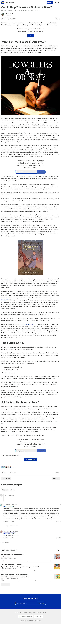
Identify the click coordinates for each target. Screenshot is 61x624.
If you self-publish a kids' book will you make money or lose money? (20, 567)
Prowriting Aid (28, 324)
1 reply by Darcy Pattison (11, 526)
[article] (30, 558)
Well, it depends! (5, 557)
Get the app (38, 616)
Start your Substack (26, 616)
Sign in (57, 2)
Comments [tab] (5, 490)
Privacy (30, 612)
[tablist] (8, 489)
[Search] (58, 550)
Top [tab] (3, 550)
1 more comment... (5, 542)
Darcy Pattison (9, 13)
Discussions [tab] (13, 550)
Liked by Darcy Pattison (10, 506)
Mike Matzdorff (7, 531)
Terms (34, 612)
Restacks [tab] (11, 490)
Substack (22, 620)
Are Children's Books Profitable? (12, 564)
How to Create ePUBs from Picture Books (14, 574)
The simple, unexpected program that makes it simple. (16, 577)
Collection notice (41, 612)
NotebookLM (5, 300)
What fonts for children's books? (12, 554)
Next (54, 478)
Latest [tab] (7, 550)
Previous (7, 478)
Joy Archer (6, 504)
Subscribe (49, 2)
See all (4, 585)
